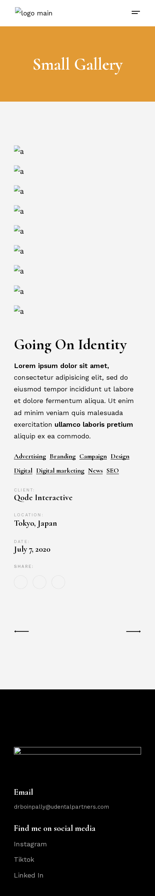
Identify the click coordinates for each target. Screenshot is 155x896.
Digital (23, 470)
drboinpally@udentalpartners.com (61, 806)
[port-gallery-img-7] (77, 251)
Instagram (30, 844)
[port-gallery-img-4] (77, 171)
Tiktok (24, 859)
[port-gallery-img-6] (77, 271)
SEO (112, 470)
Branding (63, 456)
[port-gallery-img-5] (77, 291)
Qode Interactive (43, 497)
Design (120, 456)
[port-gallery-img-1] (77, 231)
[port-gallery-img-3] (77, 151)
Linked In (29, 875)
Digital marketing (60, 470)
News (95, 470)
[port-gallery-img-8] (77, 211)
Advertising (30, 456)
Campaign (93, 456)
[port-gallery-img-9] (77, 311)
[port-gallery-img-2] (77, 191)
